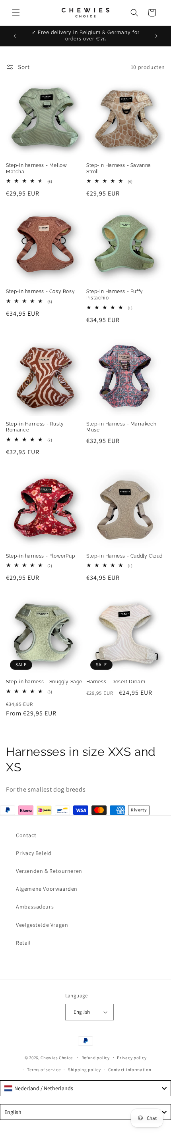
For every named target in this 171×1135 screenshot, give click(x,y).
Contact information (129, 1069)
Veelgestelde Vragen (42, 924)
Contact (26, 835)
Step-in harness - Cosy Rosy (40, 291)
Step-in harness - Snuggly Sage (44, 681)
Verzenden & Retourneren (49, 870)
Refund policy (96, 1057)
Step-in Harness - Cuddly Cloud (124, 556)
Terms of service (43, 1069)
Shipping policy (84, 1069)
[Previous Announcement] (14, 36)
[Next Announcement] (156, 36)
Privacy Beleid (33, 853)
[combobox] (85, 1088)
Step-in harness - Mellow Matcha (36, 168)
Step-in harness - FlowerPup (40, 556)
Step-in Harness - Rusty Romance (35, 427)
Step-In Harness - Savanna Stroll (118, 168)
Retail (23, 942)
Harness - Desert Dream (115, 681)
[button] (16, 12)
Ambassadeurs (35, 906)
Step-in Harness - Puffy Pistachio (114, 295)
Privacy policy (131, 1057)
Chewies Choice (57, 1057)
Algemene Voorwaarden (47, 888)
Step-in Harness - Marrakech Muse (121, 427)
